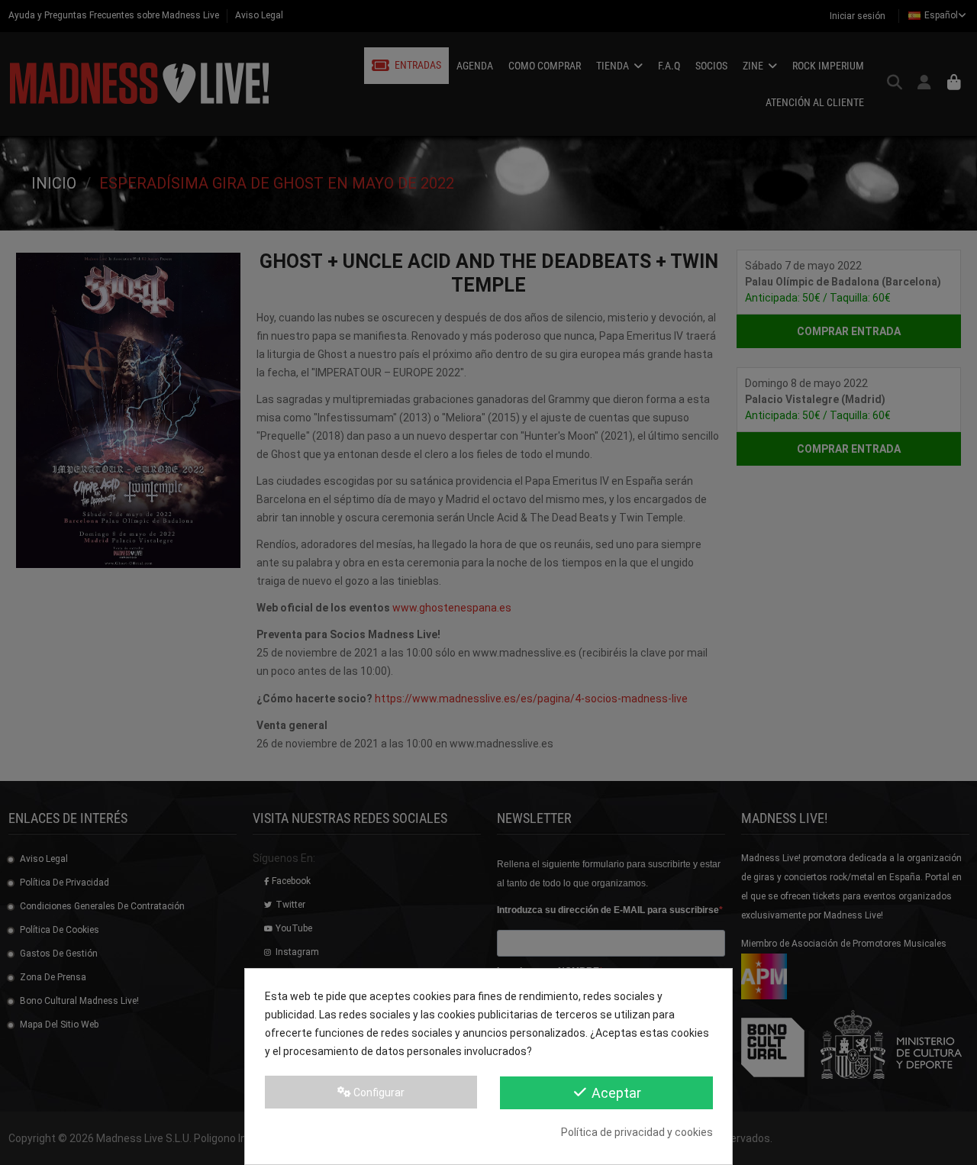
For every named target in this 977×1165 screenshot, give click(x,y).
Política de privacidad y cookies (637, 1132)
